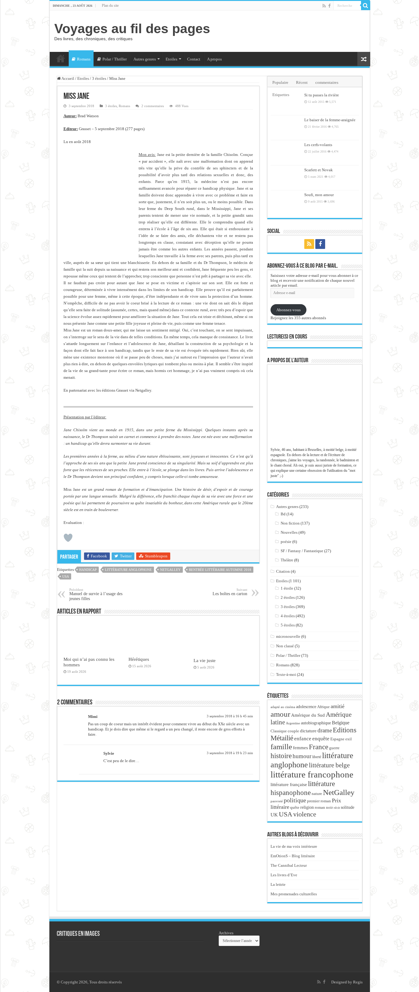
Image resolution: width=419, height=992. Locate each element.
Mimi (93, 716)
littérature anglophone (128, 570)
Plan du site (110, 5)
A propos (214, 59)
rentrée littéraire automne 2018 (220, 570)
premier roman (319, 801)
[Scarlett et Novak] (286, 177)
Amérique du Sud (308, 715)
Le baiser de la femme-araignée (330, 120)
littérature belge (329, 765)
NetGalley (170, 570)
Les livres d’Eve (284, 875)
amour (280, 714)
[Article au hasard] (363, 59)
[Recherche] (365, 5)
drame (324, 730)
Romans (83, 59)
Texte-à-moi (286, 674)
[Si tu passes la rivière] (286, 102)
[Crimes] (72, 953)
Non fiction (290, 523)
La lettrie (278, 884)
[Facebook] (329, 6)
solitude (347, 807)
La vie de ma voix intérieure (294, 846)
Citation (283, 571)
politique (295, 800)
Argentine (293, 723)
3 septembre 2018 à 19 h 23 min (230, 753)
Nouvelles (289, 532)
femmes (300, 747)
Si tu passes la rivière (321, 95)
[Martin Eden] (173, 953)
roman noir (324, 807)
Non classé (285, 646)
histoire (281, 756)
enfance (302, 739)
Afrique (323, 706)
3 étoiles (99, 78)
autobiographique (316, 723)
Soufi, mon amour (319, 194)
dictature (308, 730)
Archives (226, 933)
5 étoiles (288, 625)
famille (281, 746)
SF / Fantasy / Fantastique (302, 550)
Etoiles (171, 59)
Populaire (280, 82)
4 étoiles (288, 616)
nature (317, 793)
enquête (320, 739)
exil (348, 739)
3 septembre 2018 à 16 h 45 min (230, 716)
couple (293, 731)
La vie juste (205, 660)
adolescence (306, 706)
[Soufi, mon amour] (286, 202)
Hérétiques (139, 659)
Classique (279, 731)
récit (337, 807)
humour (302, 756)
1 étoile (287, 588)
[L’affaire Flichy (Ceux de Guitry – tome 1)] (139, 953)
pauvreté (277, 801)
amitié (337, 706)
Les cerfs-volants (318, 144)
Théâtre (287, 560)
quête (294, 807)
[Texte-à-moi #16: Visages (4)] (105, 953)
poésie (286, 541)
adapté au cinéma (283, 707)
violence (304, 814)
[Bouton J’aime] (68, 537)
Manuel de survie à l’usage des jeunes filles (95, 594)
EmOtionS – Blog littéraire (293, 856)
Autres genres (144, 59)
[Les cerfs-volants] (286, 152)
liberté (316, 757)
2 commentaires (152, 106)
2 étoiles (288, 597)
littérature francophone (312, 774)
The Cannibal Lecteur (289, 865)
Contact (193, 59)
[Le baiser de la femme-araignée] (286, 127)
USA (65, 576)
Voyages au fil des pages (132, 28)
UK (274, 814)
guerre (334, 748)
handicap (88, 570)
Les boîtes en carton (230, 592)
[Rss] (324, 6)
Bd (283, 514)
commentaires (326, 82)
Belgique (340, 722)
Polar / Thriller (114, 59)
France (318, 747)
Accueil (61, 58)
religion (307, 807)
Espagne (337, 739)
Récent (302, 82)
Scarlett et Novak (318, 170)
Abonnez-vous (288, 310)
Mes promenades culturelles (294, 894)
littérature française (289, 784)
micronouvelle (288, 636)
